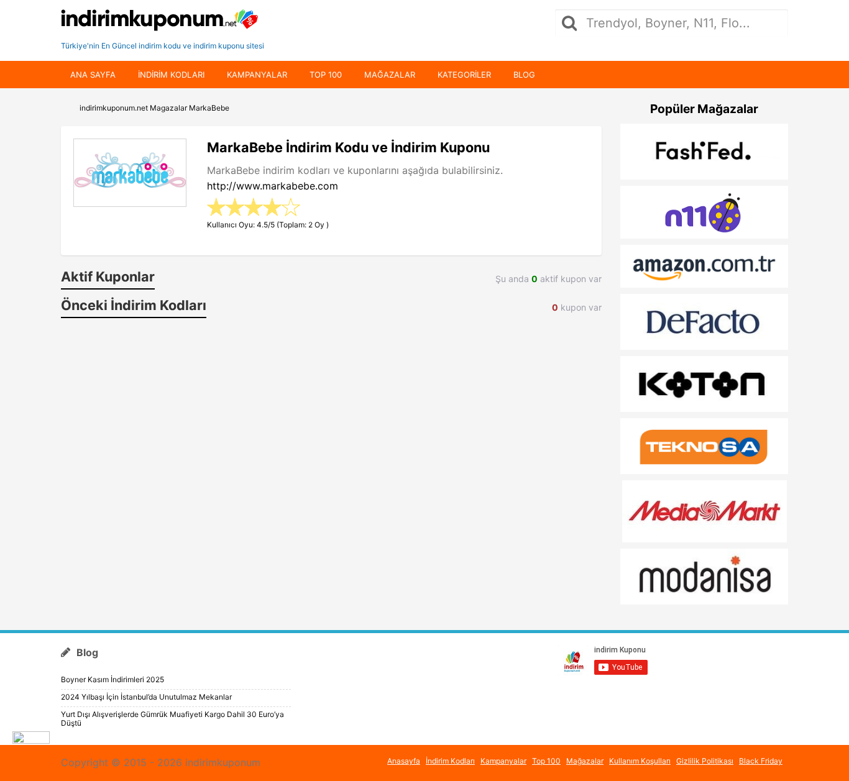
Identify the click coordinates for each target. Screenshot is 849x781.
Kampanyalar (257, 75)
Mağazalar (389, 75)
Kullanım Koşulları (640, 760)
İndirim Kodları (450, 760)
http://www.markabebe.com (272, 186)
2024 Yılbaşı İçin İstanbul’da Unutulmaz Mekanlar (146, 696)
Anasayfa (403, 760)
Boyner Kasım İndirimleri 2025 (112, 679)
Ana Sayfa (93, 75)
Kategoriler (464, 75)
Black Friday (760, 760)
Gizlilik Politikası (704, 760)
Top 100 (326, 75)
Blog (524, 75)
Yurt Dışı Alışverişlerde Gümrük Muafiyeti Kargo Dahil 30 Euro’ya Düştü (172, 719)
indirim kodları (171, 75)
